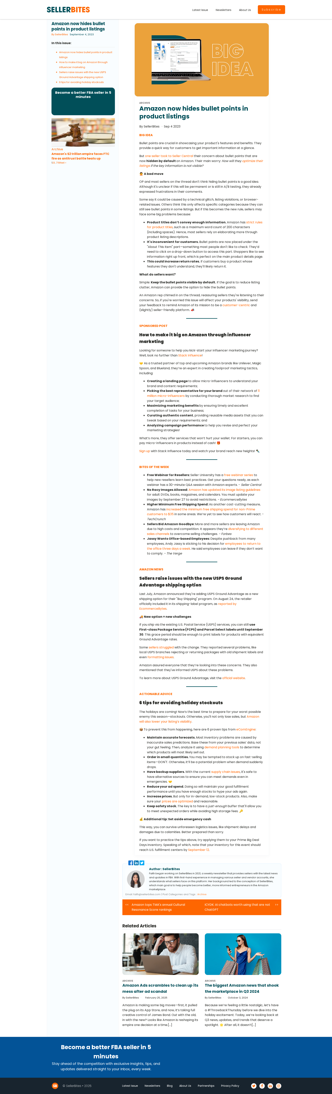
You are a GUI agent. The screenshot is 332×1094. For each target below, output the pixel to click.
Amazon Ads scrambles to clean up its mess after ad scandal (160, 988)
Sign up (144, 451)
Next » (63, 162)
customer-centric (236, 305)
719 (58, 162)
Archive (57, 149)
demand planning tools (221, 747)
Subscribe (271, 10)
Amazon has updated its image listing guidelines (224, 490)
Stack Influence (190, 355)
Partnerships (206, 1086)
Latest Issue (200, 10)
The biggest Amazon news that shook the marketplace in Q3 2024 (242, 988)
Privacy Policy (230, 1086)
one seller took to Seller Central (169, 156)
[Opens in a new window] (131, 864)
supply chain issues (225, 772)
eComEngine (246, 729)
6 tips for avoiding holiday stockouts (81, 82)
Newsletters (223, 10)
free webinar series (238, 475)
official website (233, 678)
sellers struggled (161, 647)
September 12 (198, 850)
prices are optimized (177, 801)
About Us (245, 10)
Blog (170, 1086)
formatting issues (161, 657)
